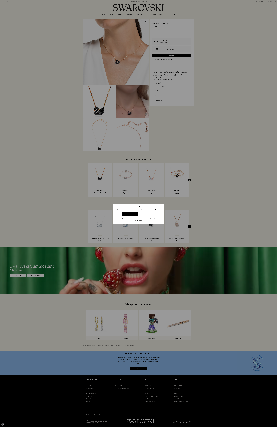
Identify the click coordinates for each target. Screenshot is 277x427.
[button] (162, 204)
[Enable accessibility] (2, 424)
